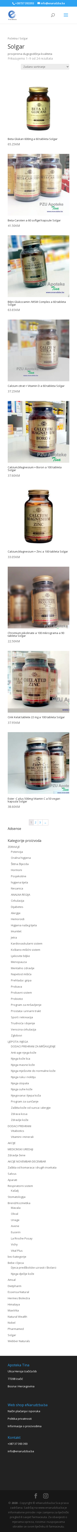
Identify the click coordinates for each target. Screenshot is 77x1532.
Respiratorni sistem (20, 1186)
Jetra (14, 937)
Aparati (12, 1180)
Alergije (16, 913)
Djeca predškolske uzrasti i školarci (33, 1267)
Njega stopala (20, 1083)
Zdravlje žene (16, 1155)
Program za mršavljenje (26, 1005)
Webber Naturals (19, 1341)
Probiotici (17, 999)
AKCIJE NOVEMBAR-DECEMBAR (27, 1161)
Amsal (12, 1280)
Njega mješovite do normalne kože (33, 1071)
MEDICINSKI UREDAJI (20, 1149)
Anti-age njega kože (23, 1052)
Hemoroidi (17, 919)
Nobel (11, 1323)
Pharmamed (16, 1329)
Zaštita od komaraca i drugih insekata (32, 1167)
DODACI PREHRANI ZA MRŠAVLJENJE (33, 1046)
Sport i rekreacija (22, 1017)
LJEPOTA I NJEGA (18, 1042)
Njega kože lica (20, 1058)
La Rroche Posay (22, 1238)
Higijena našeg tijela (24, 925)
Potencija (17, 852)
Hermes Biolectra (19, 1298)
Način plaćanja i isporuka (24, 1411)
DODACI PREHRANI (19, 1126)
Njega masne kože (23, 1065)
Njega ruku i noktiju (23, 1077)
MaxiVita (13, 1310)
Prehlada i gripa (21, 980)
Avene (15, 1226)
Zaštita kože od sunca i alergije (31, 1108)
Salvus (12, 1174)
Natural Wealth (17, 1317)
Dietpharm (14, 1286)
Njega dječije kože (22, 1274)
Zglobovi (16, 1035)
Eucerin (16, 1232)
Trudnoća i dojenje (23, 1023)
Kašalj (15, 1191)
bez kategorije (17, 1257)
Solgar (12, 1335)
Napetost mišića (21, 974)
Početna (13, 38)
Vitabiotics (17, 1131)
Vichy (14, 1244)
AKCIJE (12, 1143)
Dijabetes (17, 907)
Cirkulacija (17, 901)
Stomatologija (16, 1197)
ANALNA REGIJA (20, 895)
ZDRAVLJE (14, 847)
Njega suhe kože (22, 1089)
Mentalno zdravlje (22, 968)
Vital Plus (17, 1251)
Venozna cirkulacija (23, 1029)
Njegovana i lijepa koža (26, 1095)
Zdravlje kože (19, 1120)
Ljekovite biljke (20, 956)
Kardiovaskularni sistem (26, 943)
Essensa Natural (18, 1292)
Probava (16, 986)
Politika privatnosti (20, 1419)
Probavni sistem (21, 992)
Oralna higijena (21, 858)
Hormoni (16, 870)
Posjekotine (18, 876)
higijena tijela (19, 882)
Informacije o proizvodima (24, 1426)
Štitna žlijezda (20, 864)
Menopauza (19, 962)
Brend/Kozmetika (19, 1203)
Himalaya (14, 1304)
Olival (14, 1214)
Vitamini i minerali (22, 1137)
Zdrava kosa (19, 1114)
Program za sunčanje (24, 1101)
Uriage (15, 1220)
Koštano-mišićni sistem (25, 950)
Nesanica (17, 888)
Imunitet (16, 931)
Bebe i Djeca (16, 1263)
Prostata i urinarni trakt (26, 1011)
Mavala (16, 1208)
